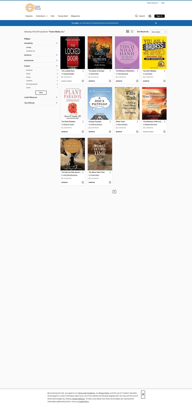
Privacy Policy (104, 393)
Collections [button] (41, 16)
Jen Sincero (148, 74)
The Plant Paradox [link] (68, 122)
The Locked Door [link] (67, 71)
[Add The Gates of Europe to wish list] (110, 81)
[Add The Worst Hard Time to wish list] (110, 182)
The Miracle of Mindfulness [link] (126, 71)
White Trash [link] (120, 122)
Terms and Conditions (86, 393)
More (41, 93)
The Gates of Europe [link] (96, 71)
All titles (28, 48)
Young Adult (63, 16)
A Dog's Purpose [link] (95, 122)
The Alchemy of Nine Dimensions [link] (153, 122)
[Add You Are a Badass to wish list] (164, 81)
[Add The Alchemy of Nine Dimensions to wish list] (164, 131)
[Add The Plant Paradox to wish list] (82, 131)
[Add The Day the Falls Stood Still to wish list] (82, 182)
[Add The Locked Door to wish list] (82, 81)
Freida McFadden (68, 74)
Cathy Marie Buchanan (70, 175)
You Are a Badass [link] (149, 71)
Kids (52, 16)
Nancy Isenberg (122, 124)
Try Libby (75, 23)
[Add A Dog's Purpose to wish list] (110, 131)
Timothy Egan (95, 175)
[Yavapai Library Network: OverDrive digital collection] (34, 7)
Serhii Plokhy (95, 74)
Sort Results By (143, 32)
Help (162, 3)
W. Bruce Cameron (96, 124)
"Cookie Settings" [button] (78, 399)
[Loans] (150, 16)
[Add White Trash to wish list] (137, 131)
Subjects (29, 16)
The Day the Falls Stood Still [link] (71, 172)
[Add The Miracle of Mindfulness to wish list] (137, 81)
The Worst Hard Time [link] (97, 172)
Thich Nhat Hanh (123, 74)
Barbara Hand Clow (151, 124)
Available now (30, 51)
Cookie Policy (83, 401)
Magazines (75, 16)
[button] (153, 3)
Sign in (159, 16)
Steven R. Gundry (68, 124)
